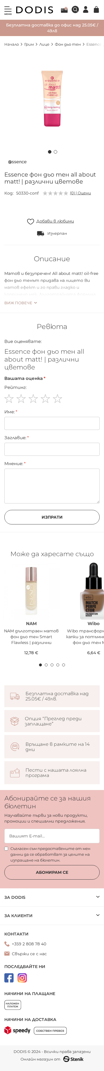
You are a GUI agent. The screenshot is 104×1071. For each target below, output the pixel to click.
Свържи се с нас (29, 953)
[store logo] (34, 9)
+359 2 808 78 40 (29, 944)
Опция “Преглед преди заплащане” (53, 721)
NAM (31, 623)
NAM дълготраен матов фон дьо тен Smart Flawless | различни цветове (31, 636)
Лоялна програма (64, 9)
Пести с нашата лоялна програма (55, 773)
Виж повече (18, 302)
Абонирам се (52, 872)
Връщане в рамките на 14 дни (57, 747)
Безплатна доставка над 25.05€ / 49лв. (57, 696)
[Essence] (17, 163)
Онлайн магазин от (40, 1059)
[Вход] (85, 9)
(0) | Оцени (80, 193)
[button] (49, 151)
